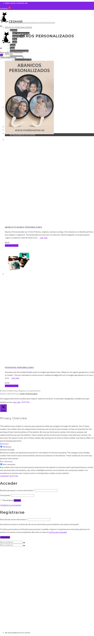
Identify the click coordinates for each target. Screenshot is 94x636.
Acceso (17, 500)
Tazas (12, 48)
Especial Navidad (17, 36)
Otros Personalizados (19, 569)
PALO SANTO (15, 596)
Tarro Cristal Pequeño (24, 579)
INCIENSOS (10, 615)
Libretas (13, 42)
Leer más (43, 237)
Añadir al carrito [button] (11, 245)
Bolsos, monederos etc (19, 33)
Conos (12, 618)
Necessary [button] (4, 444)
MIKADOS (14, 591)
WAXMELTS (14, 593)
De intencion (15, 623)
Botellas (13, 30)
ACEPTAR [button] (25, 402)
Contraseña (5, 495)
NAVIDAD (18, 611)
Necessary (7, 446)
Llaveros (13, 39)
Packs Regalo (20, 581)
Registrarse (5, 537)
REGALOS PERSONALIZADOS (18, 27)
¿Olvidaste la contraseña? (10, 505)
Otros (12, 628)
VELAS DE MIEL (16, 589)
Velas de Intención (22, 584)
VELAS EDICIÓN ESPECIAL (21, 598)
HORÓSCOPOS (21, 606)
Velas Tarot (19, 586)
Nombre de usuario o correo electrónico (17, 490)
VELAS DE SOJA (16, 574)
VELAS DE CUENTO (23, 601)
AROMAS (9, 54)
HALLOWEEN (20, 608)
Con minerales (16, 625)
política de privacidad (58, 532)
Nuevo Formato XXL (23, 60)
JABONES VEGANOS (18, 613)
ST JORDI (19, 603)
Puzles (13, 45)
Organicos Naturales (19, 620)
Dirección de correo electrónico (13, 519)
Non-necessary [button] (6, 461)
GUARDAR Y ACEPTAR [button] (9, 476)
